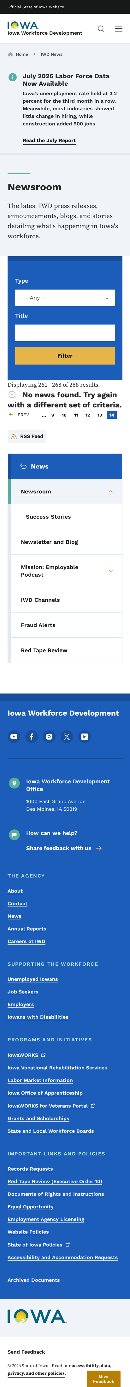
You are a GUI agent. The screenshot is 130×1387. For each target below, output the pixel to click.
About (15, 891)
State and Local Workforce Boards (51, 1131)
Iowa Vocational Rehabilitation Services (57, 1068)
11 (77, 414)
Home (22, 54)
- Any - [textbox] (34, 298)
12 (88, 414)
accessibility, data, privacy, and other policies (59, 1369)
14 (113, 414)
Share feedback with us (59, 848)
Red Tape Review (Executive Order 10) (55, 1181)
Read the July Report (49, 140)
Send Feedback (26, 1352)
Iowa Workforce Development (45, 33)
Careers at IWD (26, 941)
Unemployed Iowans (33, 979)
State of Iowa (35, 1245)
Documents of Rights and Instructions (56, 1194)
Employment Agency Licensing (46, 1219)
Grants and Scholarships (38, 1118)
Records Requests (30, 1169)
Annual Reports (27, 929)
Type (21, 280)
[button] (104, 1379)
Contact (17, 903)
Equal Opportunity (31, 1207)
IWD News (51, 54)
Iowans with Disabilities (38, 1017)
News (14, 916)
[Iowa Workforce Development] (23, 25)
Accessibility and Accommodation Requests (63, 1257)
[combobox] (65, 298)
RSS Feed (31, 436)
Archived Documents (34, 1280)
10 (65, 414)
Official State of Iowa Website (36, 7)
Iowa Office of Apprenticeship (45, 1093)
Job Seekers (23, 992)
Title (21, 315)
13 (100, 414)
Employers (21, 1004)
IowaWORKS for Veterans (48, 1106)
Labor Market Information (40, 1080)
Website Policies (28, 1232)
